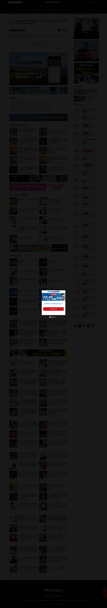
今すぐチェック (53, 309)
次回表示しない (53, 317)
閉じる (53, 312)
